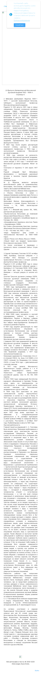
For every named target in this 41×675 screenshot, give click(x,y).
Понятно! (19, 25)
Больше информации (22, 20)
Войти (37, 670)
